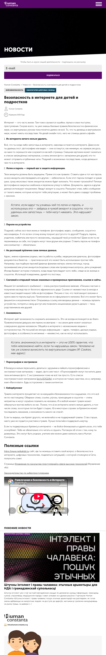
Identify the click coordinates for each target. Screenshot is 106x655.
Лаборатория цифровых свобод (40, 90)
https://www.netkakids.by (16, 451)
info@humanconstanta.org (17, 625)
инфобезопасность (14, 90)
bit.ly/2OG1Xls (44, 379)
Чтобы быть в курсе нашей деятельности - (53, 62)
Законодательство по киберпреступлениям (26, 473)
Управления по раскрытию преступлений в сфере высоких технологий (51, 464)
